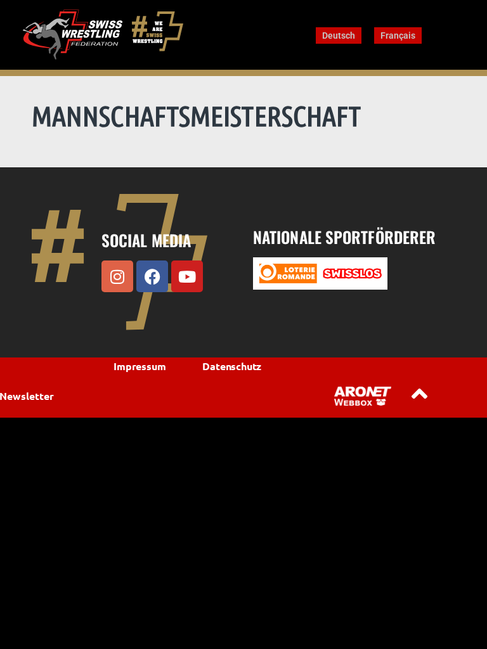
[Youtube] (187, 276)
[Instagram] (117, 276)
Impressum (140, 366)
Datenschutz (231, 366)
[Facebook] (152, 276)
